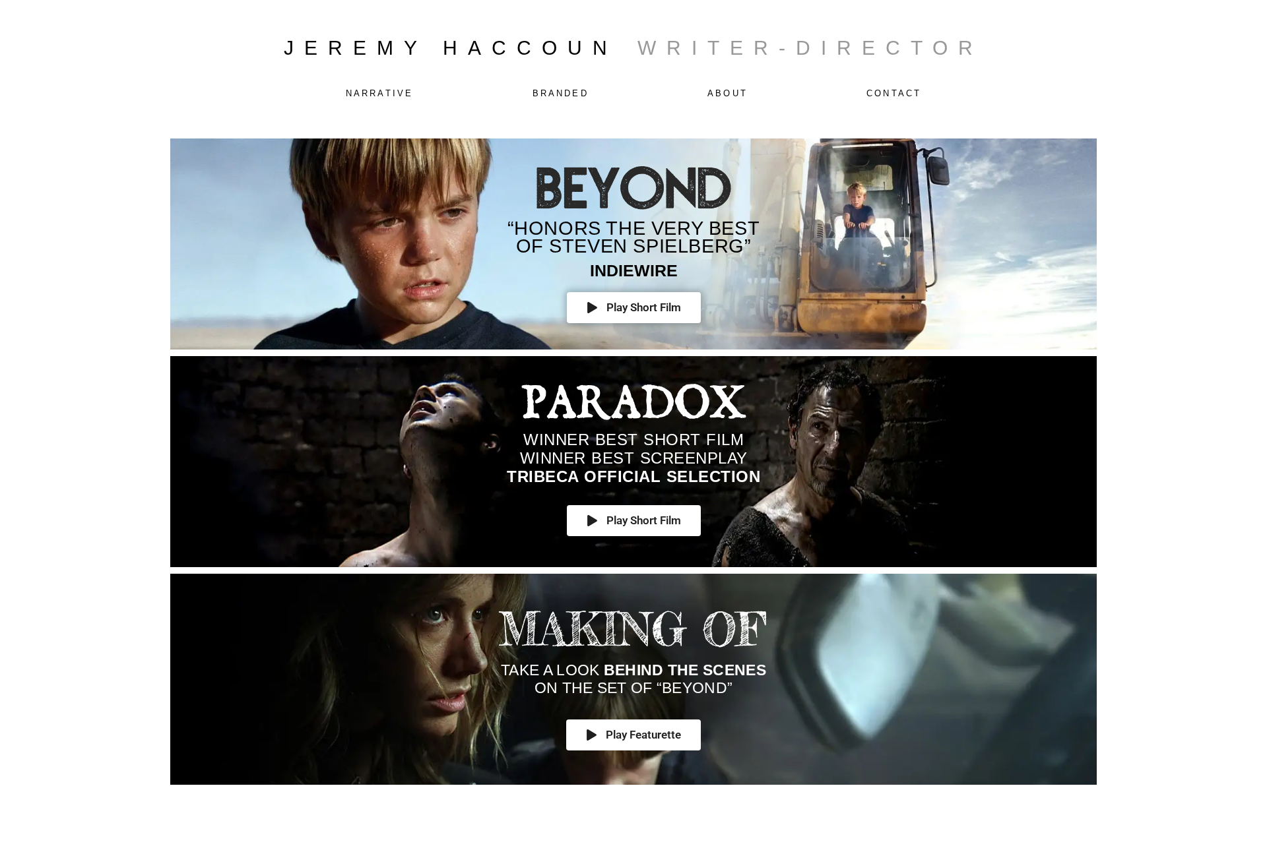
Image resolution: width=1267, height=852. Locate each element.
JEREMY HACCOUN (451, 48)
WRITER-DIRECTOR (810, 48)
